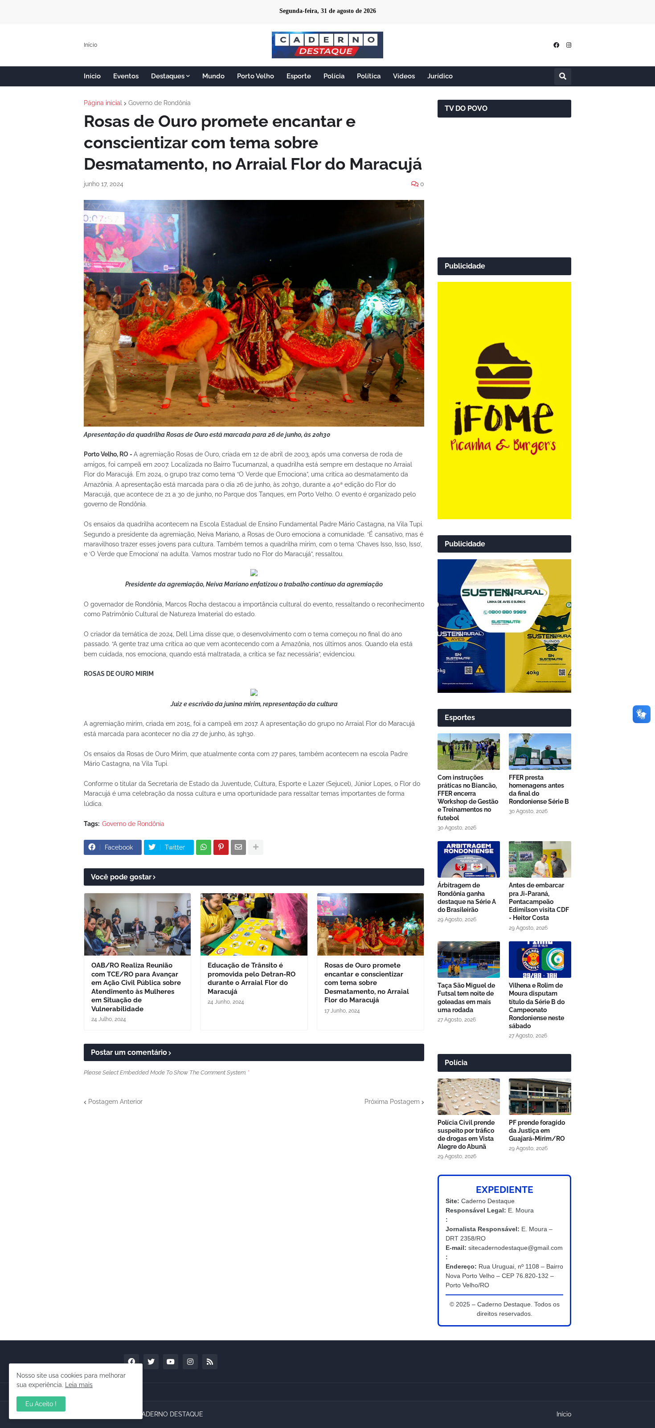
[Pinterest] (221, 847)
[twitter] (151, 1361)
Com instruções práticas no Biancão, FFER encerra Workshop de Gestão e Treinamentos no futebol (468, 798)
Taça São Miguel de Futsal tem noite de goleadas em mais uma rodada (466, 997)
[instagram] (568, 45)
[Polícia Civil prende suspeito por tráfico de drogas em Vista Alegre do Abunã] (469, 1096)
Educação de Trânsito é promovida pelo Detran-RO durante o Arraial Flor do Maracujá (251, 978)
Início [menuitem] (92, 76)
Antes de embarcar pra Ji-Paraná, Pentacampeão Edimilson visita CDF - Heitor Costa (539, 901)
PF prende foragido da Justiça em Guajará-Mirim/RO (537, 1130)
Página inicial (103, 103)
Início (90, 45)
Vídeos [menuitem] (404, 76)
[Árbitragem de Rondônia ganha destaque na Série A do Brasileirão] (469, 859)
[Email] (238, 847)
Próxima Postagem (392, 1101)
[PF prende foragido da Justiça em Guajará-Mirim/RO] (540, 1096)
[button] (562, 76)
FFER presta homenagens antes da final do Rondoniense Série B (539, 790)
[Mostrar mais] (255, 847)
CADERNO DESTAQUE (170, 1414)
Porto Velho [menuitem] (255, 76)
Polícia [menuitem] (333, 76)
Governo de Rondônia (159, 103)
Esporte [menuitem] (299, 76)
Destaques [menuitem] (167, 76)
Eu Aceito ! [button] (41, 1404)
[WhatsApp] (203, 847)
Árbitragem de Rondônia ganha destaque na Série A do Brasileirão (467, 897)
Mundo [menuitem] (213, 76)
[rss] (209, 1361)
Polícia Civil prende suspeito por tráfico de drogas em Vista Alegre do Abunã (466, 1135)
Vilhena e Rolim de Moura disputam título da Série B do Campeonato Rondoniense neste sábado (537, 1005)
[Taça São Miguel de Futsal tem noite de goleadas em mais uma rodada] (469, 959)
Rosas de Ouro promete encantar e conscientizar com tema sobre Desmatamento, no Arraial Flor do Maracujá (366, 982)
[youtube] (170, 1361)
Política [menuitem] (369, 76)
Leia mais (79, 1384)
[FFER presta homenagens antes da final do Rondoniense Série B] (540, 751)
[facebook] (556, 45)
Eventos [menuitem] (126, 76)
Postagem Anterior (115, 1101)
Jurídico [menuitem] (440, 76)
